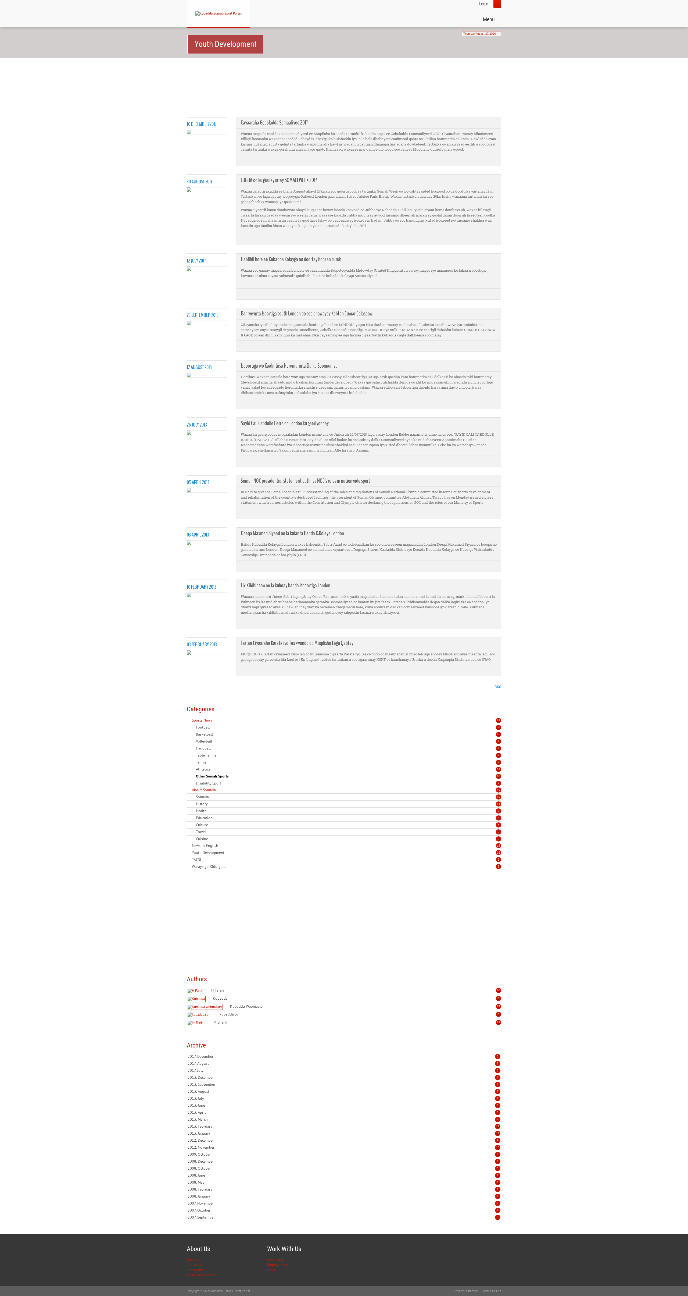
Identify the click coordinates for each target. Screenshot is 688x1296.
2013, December (343, 1077)
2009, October (343, 1154)
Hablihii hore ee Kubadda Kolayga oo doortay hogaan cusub (291, 259)
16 (498, 990)
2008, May (343, 1182)
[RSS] (189, 720)
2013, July (343, 1098)
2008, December (343, 1161)
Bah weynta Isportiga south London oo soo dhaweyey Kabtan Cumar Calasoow (306, 314)
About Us (193, 1259)
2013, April (343, 1112)
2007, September (343, 1217)
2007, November (343, 1203)
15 (498, 845)
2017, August (343, 1063)
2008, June (343, 1175)
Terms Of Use (492, 1291)
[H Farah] (196, 991)
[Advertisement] (284, 78)
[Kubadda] (197, 999)
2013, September (343, 1084)
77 (498, 1006)
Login (483, 3)
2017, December (343, 1056)
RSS (497, 686)
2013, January (343, 1133)
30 (498, 727)
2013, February (343, 1126)
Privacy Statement (466, 1291)
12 (498, 852)
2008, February (343, 1189)
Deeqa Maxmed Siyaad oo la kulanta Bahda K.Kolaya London (292, 533)
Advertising (275, 1259)
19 (498, 790)
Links (271, 1270)
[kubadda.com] (200, 1015)
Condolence (196, 1270)
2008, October (343, 1168)
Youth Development (201, 1275)
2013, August (343, 1091)
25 (498, 734)
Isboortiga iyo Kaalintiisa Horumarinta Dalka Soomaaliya (289, 366)
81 (498, 720)
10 (498, 776)
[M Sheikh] (197, 1023)
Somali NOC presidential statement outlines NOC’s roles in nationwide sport (305, 481)
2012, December (343, 1140)
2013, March (343, 1119)
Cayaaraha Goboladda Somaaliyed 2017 (274, 123)
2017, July (343, 1070)
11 (498, 769)
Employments (277, 1264)
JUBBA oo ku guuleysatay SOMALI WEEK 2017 (279, 180)
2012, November (343, 1147)
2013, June (343, 1105)
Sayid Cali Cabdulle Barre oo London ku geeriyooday (285, 423)
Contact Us (194, 1264)
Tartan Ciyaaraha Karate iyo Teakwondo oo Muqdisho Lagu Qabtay (297, 643)
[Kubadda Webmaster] (205, 1007)
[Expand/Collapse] (215, 720)
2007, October (343, 1210)
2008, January (343, 1196)
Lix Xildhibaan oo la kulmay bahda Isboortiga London (285, 585)
